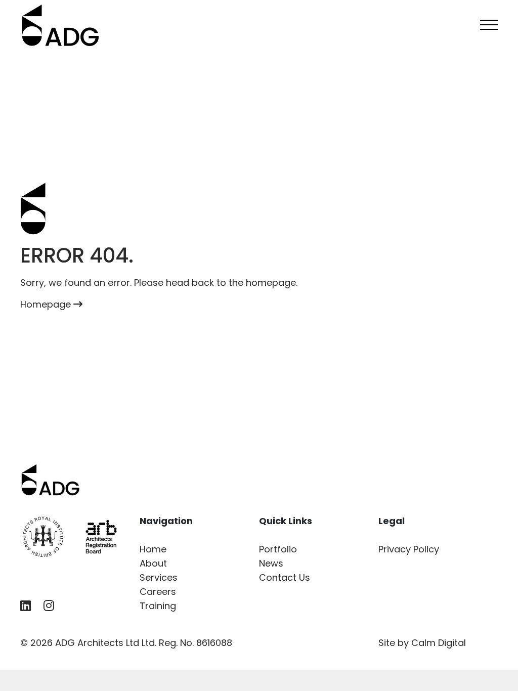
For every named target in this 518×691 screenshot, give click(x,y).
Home (153, 549)
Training (158, 605)
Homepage (46, 304)
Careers (158, 591)
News (271, 563)
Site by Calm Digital (422, 642)
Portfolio (278, 549)
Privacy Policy (408, 549)
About (153, 563)
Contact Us (284, 577)
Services (159, 577)
